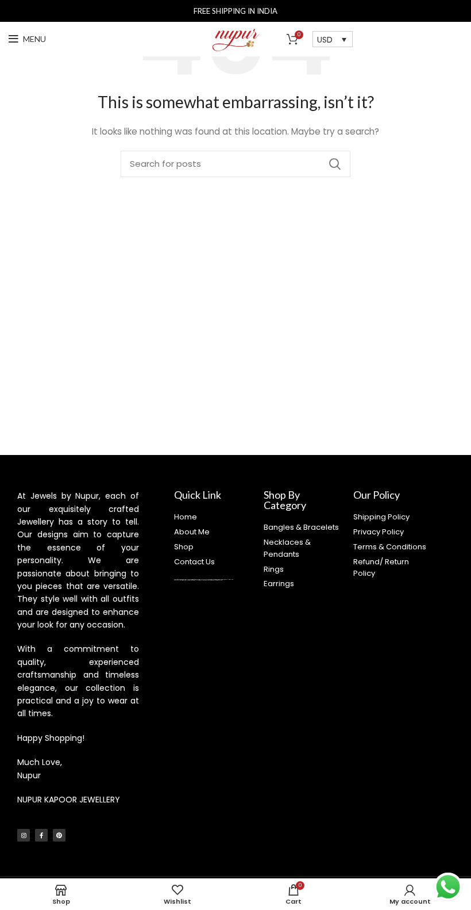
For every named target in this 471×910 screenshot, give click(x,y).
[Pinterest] (59, 835)
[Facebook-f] (41, 835)
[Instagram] (23, 835)
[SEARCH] (335, 164)
